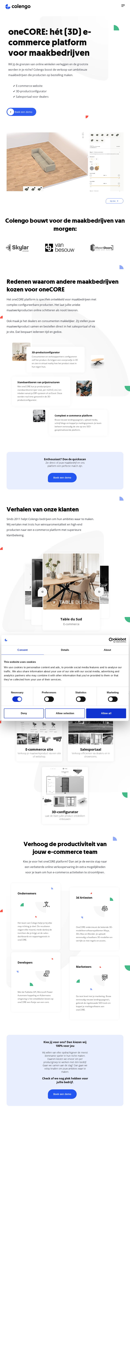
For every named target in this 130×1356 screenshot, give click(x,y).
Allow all (106, 713)
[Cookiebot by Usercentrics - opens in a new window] (111, 640)
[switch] (49, 699)
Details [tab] (65, 649)
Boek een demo (62, 477)
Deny (24, 713)
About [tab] (107, 649)
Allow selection (65, 713)
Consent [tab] (22, 649)
